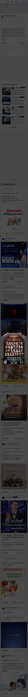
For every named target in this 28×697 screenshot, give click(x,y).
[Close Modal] (22, 335)
